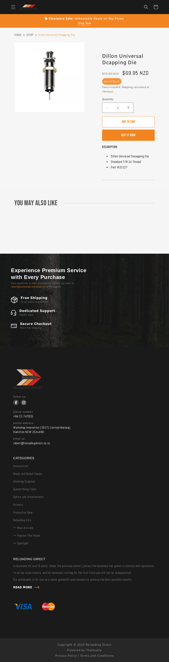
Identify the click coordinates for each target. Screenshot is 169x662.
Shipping (127, 87)
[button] (13, 7)
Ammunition (20, 466)
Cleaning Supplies (24, 481)
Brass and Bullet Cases (27, 474)
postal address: (23, 423)
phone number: (23, 411)
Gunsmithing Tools (24, 489)
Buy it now (128, 135)
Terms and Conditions (97, 656)
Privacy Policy (66, 656)
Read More (22, 587)
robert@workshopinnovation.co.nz (29, 286)
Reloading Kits (22, 520)
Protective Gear (23, 512)
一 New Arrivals (23, 528)
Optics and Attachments (28, 497)
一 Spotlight (21, 543)
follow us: (19, 396)
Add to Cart (128, 122)
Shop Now (84, 23)
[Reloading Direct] (27, 388)
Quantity (108, 99)
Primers (18, 505)
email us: (19, 438)
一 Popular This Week (26, 535)
